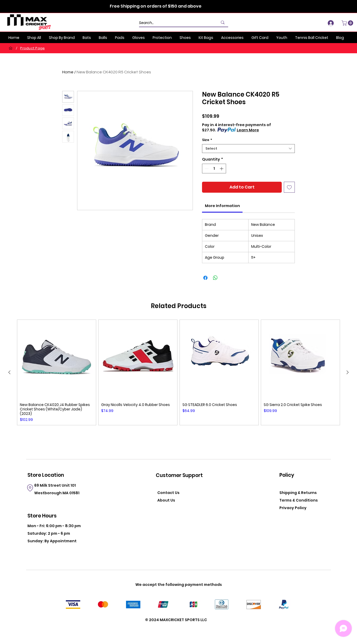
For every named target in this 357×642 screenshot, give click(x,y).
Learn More (248, 130)
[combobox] (248, 148)
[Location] (30, 488)
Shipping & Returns (298, 492)
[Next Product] (347, 372)
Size (207, 140)
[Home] (10, 48)
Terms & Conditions (298, 500)
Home (67, 72)
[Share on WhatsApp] (215, 278)
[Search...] (222, 22)
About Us (166, 500)
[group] (178, 372)
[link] (222, 205)
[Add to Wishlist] (289, 187)
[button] (348, 23)
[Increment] (222, 168)
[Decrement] (206, 168)
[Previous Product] (9, 372)
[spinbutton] (214, 168)
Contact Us (168, 492)
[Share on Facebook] (205, 278)
